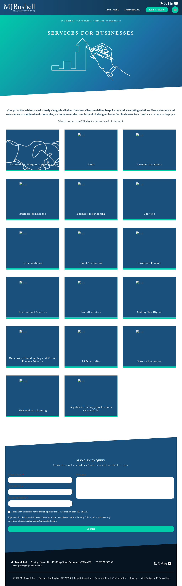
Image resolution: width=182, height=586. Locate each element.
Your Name (15, 474)
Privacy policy (102, 578)
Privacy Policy (84, 517)
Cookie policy (119, 578)
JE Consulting (163, 578)
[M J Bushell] (19, 7)
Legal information (83, 578)
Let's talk (157, 9)
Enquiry (81, 474)
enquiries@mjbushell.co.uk (43, 520)
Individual (132, 9)
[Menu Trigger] (175, 9)
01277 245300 (106, 562)
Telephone (15, 486)
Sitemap (133, 578)
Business (112, 9)
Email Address (18, 498)
